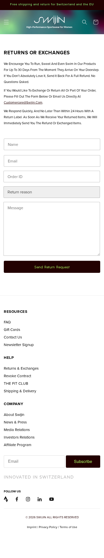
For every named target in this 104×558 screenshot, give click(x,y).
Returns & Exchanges (21, 368)
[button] (6, 22)
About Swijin (14, 414)
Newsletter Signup (19, 344)
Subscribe (83, 461)
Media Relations (17, 429)
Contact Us (13, 337)
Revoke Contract (17, 375)
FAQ (7, 322)
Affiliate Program (17, 444)
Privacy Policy (48, 527)
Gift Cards (12, 329)
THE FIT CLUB (16, 383)
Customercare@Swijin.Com (23, 102)
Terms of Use (68, 527)
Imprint (32, 527)
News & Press (15, 422)
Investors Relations (19, 437)
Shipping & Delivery (20, 391)
